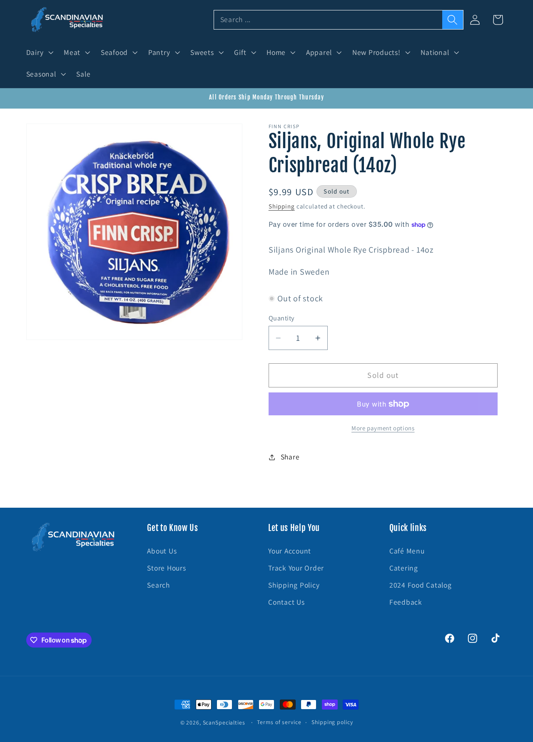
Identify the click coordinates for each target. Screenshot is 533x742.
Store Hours (166, 568)
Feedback (405, 602)
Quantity (281, 318)
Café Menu (407, 551)
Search (158, 585)
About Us (162, 551)
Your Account (289, 551)
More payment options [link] (383, 428)
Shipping (282, 206)
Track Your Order (296, 568)
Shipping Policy (293, 585)
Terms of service (279, 722)
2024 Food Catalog (420, 585)
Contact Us (286, 602)
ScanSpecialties (224, 722)
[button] (39, 52)
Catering (403, 568)
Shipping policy (332, 722)
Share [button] (290, 457)
